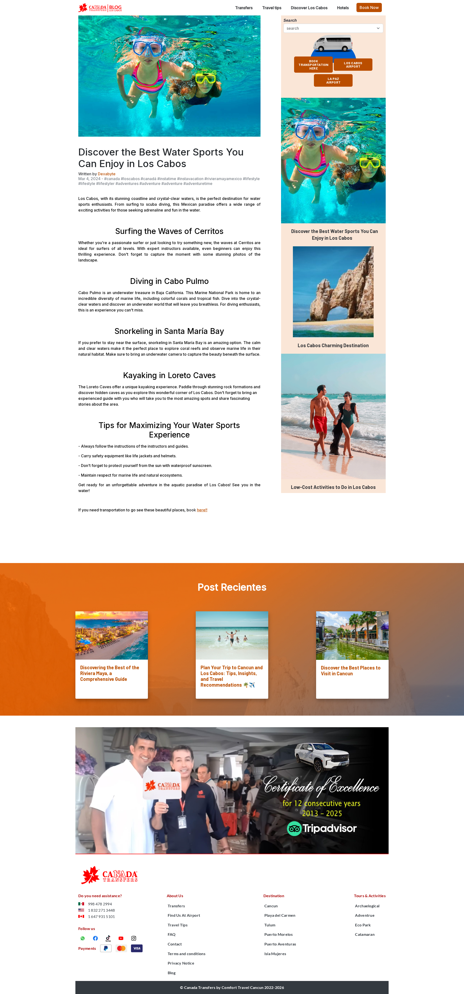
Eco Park (363, 925)
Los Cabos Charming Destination (333, 345)
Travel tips (271, 7)
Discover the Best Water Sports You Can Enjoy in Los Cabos (334, 234)
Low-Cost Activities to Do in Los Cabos (333, 487)
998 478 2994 (100, 904)
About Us (175, 895)
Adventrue (365, 915)
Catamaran (365, 934)
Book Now (369, 7)
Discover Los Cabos (309, 7)
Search (290, 20)
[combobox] (335, 28)
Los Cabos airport (353, 65)
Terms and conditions (186, 953)
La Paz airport (333, 80)
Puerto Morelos (278, 934)
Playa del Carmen (280, 915)
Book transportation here (313, 64)
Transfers (244, 7)
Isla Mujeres (275, 953)
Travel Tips (178, 925)
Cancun (271, 905)
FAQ (172, 934)
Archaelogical (367, 905)
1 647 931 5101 (101, 916)
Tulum (270, 925)
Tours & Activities (370, 895)
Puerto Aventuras (280, 944)
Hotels (343, 7)
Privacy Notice (181, 963)
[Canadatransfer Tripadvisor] (232, 790)
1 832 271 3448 (101, 910)
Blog (171, 972)
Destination (273, 895)
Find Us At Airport (184, 915)
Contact (175, 944)
